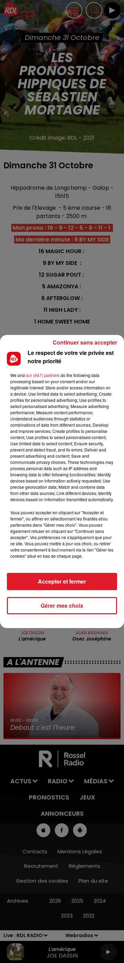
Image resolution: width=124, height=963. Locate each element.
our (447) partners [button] (43, 375)
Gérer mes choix (62, 605)
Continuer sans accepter (85, 342)
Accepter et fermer (62, 581)
